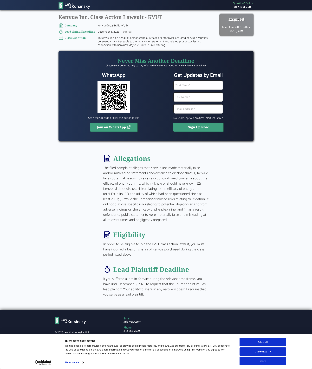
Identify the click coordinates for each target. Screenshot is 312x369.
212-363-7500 (243, 7)
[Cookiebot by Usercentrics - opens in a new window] (43, 362)
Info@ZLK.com (132, 321)
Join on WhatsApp (111, 127)
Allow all (263, 342)
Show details (72, 362)
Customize (261, 351)
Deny (263, 361)
